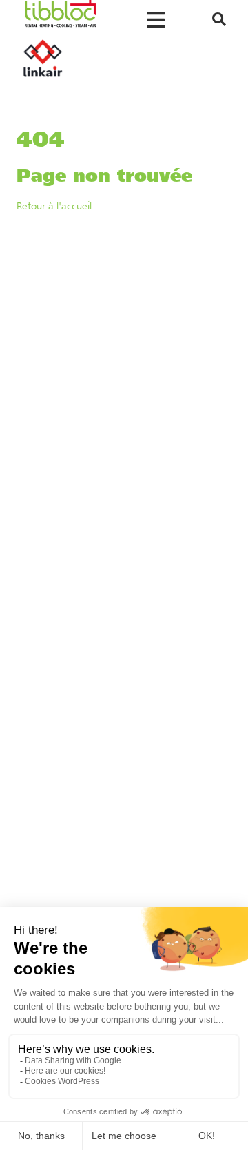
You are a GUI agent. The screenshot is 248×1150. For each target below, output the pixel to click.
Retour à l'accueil (54, 205)
